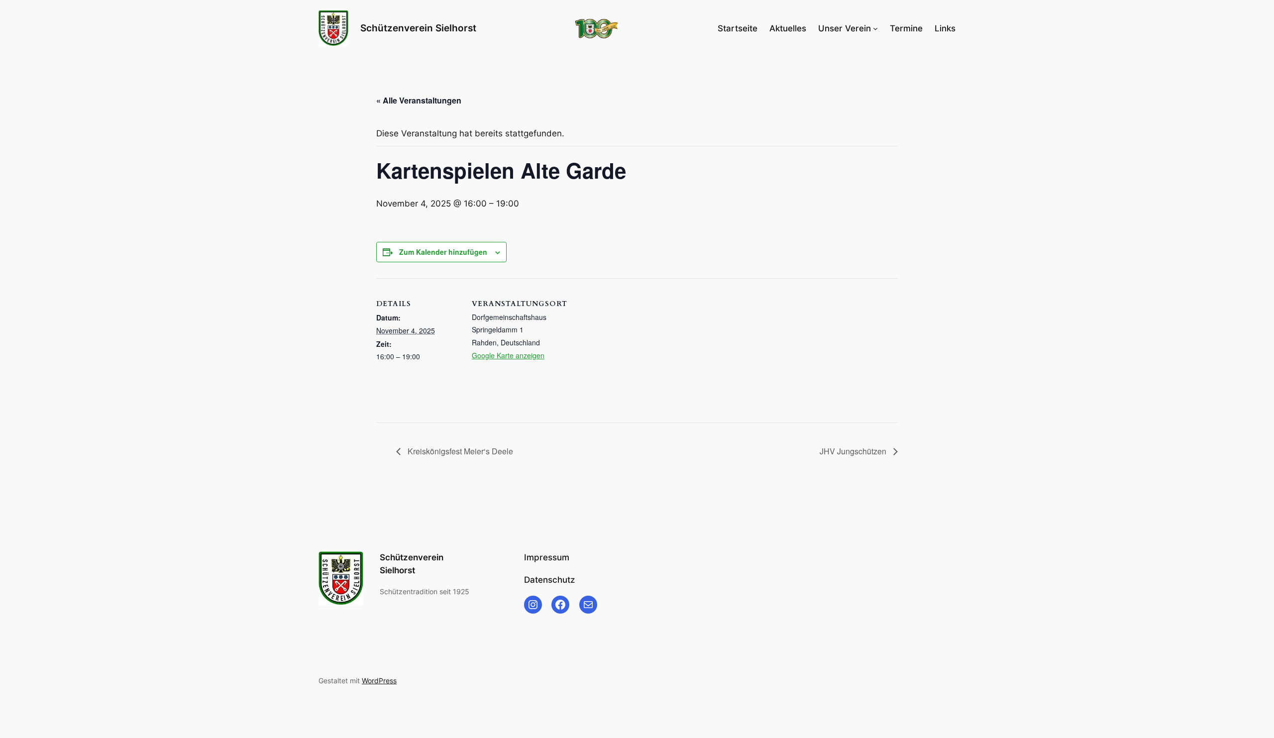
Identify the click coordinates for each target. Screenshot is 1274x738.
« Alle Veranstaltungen (418, 100)
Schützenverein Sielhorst (418, 28)
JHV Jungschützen (854, 451)
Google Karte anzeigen (508, 355)
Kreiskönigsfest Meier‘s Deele (459, 451)
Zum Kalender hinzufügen (443, 252)
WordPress (379, 680)
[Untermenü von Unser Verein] (875, 28)
